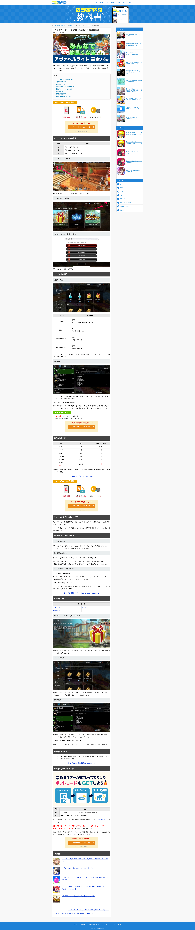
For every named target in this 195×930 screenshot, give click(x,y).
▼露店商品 (56, 610)
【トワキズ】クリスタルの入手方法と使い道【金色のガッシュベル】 (134, 134)
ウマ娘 (121, 184)
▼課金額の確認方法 (60, 94)
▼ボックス (56, 607)
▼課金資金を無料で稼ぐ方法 (62, 96)
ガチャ (121, 187)
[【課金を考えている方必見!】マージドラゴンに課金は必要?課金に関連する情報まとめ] (56, 880)
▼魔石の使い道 (58, 91)
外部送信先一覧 (117, 924)
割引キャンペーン (124, 198)
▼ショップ (85, 607)
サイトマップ (105, 924)
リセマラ (122, 195)
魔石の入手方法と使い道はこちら (82, 476)
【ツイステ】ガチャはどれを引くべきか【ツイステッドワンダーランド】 (134, 72)
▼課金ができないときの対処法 (63, 89)
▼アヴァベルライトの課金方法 (63, 79)
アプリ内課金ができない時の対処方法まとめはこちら (82, 593)
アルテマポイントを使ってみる (81, 127)
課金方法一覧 (104, 2)
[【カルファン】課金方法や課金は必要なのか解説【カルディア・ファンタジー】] (56, 861)
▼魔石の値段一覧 (59, 84)
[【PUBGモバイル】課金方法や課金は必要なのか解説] (56, 898)
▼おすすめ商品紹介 (60, 82)
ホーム (95, 2)
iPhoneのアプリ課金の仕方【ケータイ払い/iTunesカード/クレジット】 (134, 109)
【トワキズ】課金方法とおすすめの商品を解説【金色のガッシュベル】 (134, 143)
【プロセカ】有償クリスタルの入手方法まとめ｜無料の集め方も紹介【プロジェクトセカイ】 (134, 90)
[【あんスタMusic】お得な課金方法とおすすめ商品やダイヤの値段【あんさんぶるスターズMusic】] (56, 889)
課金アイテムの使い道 (125, 202)
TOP (59, 25)
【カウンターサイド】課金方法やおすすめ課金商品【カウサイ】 (88, 910)
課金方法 (62, 32)
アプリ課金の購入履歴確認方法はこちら (82, 763)
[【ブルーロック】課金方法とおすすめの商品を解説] (56, 871)
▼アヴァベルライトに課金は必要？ (64, 86)
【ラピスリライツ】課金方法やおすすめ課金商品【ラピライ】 (74, 913)
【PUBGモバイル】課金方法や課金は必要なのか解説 (78, 896)
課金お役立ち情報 (116, 2)
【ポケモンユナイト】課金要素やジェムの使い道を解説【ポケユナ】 (134, 100)
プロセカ (122, 191)
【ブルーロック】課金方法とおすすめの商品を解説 (77, 868)
